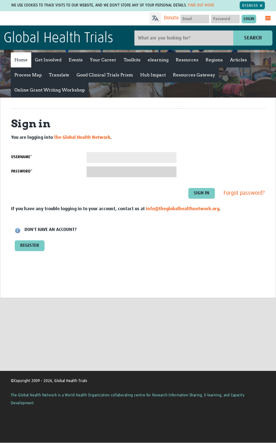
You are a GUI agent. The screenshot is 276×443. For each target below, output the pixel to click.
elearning (158, 59)
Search (253, 38)
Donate (171, 17)
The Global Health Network (57, 19)
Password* (21, 171)
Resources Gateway (194, 74)
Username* (21, 157)
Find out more (201, 5)
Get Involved (48, 59)
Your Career (103, 59)
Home (21, 59)
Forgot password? (244, 193)
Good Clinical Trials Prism (105, 74)
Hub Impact (153, 74)
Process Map (28, 74)
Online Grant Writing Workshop (49, 90)
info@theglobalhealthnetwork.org (182, 209)
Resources (187, 59)
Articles (238, 59)
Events (76, 59)
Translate (59, 74)
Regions (214, 59)
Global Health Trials (58, 38)
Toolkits (132, 59)
